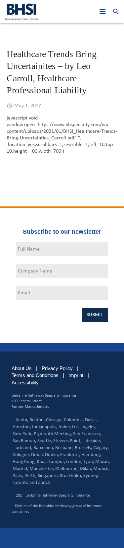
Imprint (75, 375)
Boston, (37, 420)
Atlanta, (20, 420)
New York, (23, 433)
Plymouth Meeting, (53, 433)
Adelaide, (92, 440)
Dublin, (52, 454)
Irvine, (65, 427)
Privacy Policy (57, 368)
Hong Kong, (24, 461)
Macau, (102, 461)
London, (74, 461)
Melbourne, (67, 468)
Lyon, (89, 461)
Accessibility (25, 382)
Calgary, (101, 447)
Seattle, (44, 440)
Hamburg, (91, 454)
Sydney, (91, 475)
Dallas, (91, 420)
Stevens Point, (67, 440)
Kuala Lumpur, (51, 461)
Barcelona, (43, 447)
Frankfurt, (70, 454)
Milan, (86, 468)
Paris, (18, 475)
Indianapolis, (45, 427)
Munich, (101, 468)
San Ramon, (24, 440)
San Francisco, (87, 433)
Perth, (30, 475)
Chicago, (54, 420)
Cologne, (21, 454)
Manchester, (41, 468)
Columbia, (74, 420)
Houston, (22, 427)
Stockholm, (71, 475)
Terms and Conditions (35, 375)
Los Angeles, (84, 427)
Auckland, (22, 447)
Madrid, (20, 468)
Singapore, (48, 475)
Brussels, (83, 447)
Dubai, (37, 454)
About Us (22, 368)
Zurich (44, 482)
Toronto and (25, 482)
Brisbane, (64, 447)
